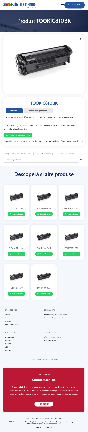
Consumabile (10, 318)
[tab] (14, 110)
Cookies (8, 350)
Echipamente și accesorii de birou (56, 318)
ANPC (7, 347)
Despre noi (9, 337)
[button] (62, 5)
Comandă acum (17, 214)
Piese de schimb (11, 324)
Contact (8, 344)
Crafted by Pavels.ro (44, 427)
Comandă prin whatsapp (19, 135)
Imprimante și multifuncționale (55, 315)
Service (8, 321)
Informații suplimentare (38, 111)
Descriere (14, 111)
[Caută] (81, 160)
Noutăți (8, 340)
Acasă (7, 315)
